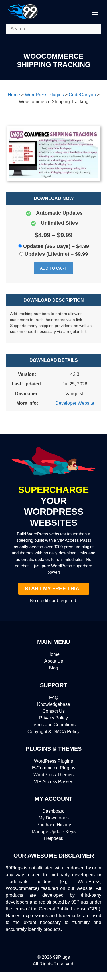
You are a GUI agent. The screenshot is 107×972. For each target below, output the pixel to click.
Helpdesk (53, 838)
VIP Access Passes (53, 781)
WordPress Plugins (53, 761)
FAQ (53, 697)
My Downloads (54, 817)
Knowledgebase (53, 704)
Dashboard (53, 811)
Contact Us (53, 711)
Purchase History (53, 824)
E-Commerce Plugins (53, 767)
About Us (53, 661)
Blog (53, 668)
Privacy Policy (53, 718)
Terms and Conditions (53, 724)
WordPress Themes (53, 774)
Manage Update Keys (54, 831)
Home (53, 654)
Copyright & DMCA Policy (53, 731)
